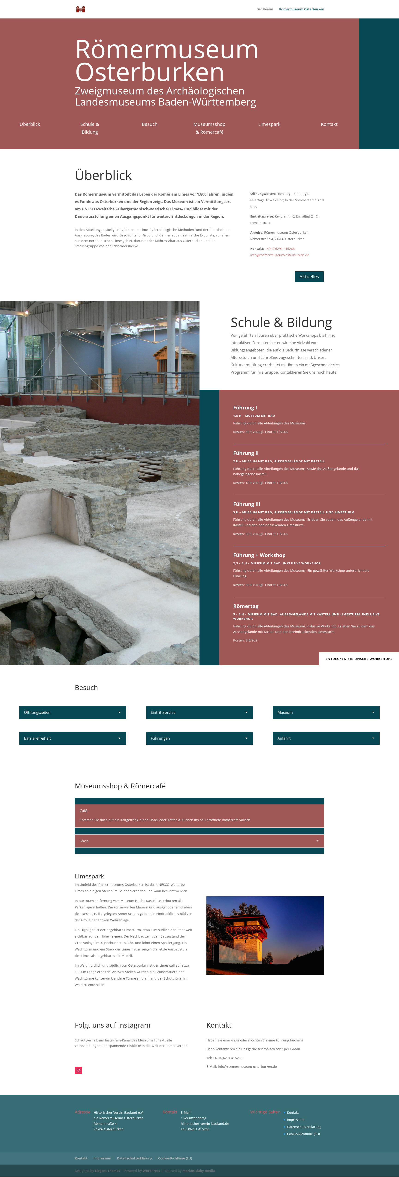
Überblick (30, 124)
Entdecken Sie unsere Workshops (359, 659)
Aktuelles (309, 276)
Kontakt (329, 124)
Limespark (269, 124)
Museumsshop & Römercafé (209, 128)
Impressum (296, 1119)
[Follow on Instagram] (78, 1070)
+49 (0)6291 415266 (280, 248)
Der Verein (265, 9)
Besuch (149, 124)
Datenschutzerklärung (304, 1127)
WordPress (151, 1170)
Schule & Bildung (89, 128)
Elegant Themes (107, 1170)
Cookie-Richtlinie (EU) (303, 1134)
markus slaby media (198, 1170)
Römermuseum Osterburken (301, 9)
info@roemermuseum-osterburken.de (279, 255)
